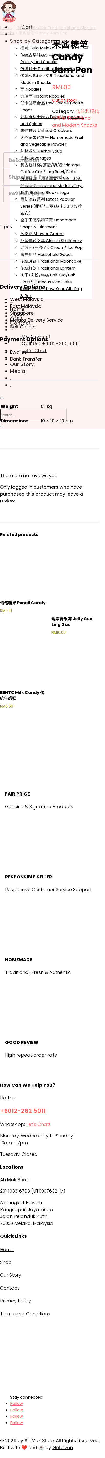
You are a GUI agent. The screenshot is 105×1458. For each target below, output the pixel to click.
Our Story (10, 1275)
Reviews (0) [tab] (24, 193)
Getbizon (62, 1447)
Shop (6, 1262)
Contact (9, 1288)
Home (7, 1249)
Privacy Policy (15, 1300)
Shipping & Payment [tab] (35, 176)
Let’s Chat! (38, 1124)
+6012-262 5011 (23, 1111)
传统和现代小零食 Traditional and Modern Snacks (75, 118)
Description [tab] (24, 160)
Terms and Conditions (25, 1313)
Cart (27, 27)
